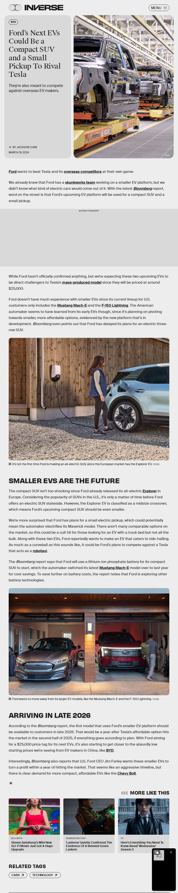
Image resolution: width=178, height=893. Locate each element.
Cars (16, 875)
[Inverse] (44, 7)
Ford (12, 171)
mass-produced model (81, 282)
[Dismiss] (171, 852)
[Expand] (156, 852)
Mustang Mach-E (72, 305)
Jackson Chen (26, 147)
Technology (42, 875)
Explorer (150, 491)
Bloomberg (142, 188)
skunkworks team (80, 182)
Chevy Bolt (126, 773)
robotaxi (40, 551)
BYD (110, 750)
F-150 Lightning (115, 305)
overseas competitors (83, 171)
